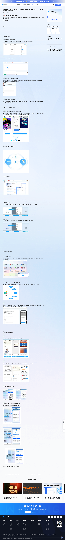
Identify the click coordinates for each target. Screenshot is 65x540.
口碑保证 (39, 524)
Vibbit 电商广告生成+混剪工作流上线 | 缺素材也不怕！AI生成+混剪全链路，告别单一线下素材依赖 (54, 50)
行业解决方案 (24, 4)
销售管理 (57, 26)
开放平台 (24, 528)
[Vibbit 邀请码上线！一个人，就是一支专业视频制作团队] (12, 492)
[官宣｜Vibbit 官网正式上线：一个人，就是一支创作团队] (32, 492)
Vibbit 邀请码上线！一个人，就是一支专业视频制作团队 (54, 39)
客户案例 (28, 4)
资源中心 (33, 4)
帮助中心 (24, 529)
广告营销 (11, 524)
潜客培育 (57, 28)
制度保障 (39, 523)
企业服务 (17, 523)
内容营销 (53, 26)
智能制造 (17, 525)
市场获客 (48, 28)
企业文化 (47, 523)
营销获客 (48, 26)
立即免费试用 (58, 4)
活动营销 (11, 525)
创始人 (47, 525)
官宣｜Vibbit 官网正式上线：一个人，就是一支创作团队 (54, 43)
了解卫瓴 (37, 4)
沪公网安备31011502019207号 (28, 538)
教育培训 (17, 524)
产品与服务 (18, 4)
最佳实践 (24, 525)
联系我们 (47, 528)
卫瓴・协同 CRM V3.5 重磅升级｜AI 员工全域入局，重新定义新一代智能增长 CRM (54, 46)
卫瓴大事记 (47, 524)
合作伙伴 (47, 529)
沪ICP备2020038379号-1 (20, 538)
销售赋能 (53, 28)
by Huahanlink (60, 538)
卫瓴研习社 (24, 524)
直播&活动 (24, 523)
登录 (62, 4)
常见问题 (32, 523)
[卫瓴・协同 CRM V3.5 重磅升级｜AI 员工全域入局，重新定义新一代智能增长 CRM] (52, 492)
